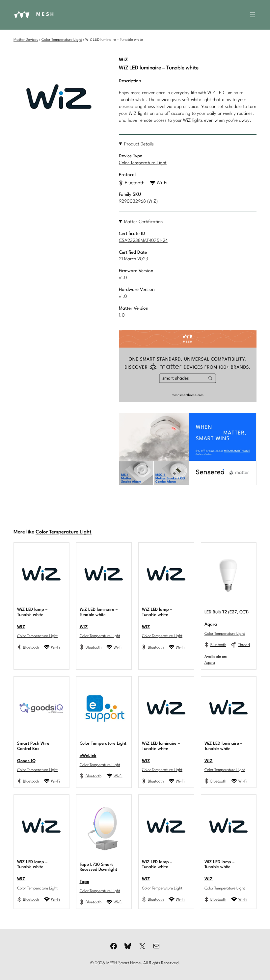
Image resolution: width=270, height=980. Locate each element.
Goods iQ (26, 761)
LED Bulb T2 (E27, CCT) (226, 612)
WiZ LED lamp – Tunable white (32, 612)
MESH (45, 14)
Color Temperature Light (61, 40)
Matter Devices (26, 40)
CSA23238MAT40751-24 (143, 241)
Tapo (84, 882)
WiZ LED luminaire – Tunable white (99, 612)
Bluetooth (135, 183)
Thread (244, 645)
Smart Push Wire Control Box (33, 746)
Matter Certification (143, 222)
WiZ (123, 60)
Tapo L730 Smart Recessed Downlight (98, 867)
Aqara (210, 624)
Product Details (139, 144)
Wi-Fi (162, 183)
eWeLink (88, 756)
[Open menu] (252, 15)
